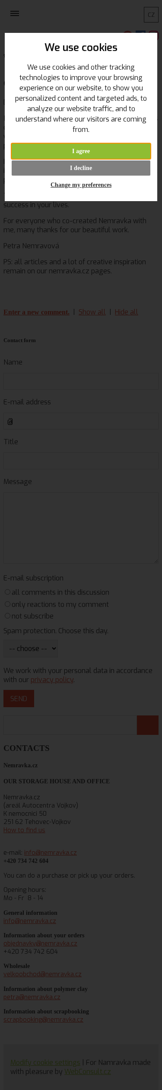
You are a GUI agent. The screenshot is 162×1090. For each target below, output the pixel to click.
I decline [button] (81, 168)
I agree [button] (81, 151)
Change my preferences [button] (81, 185)
